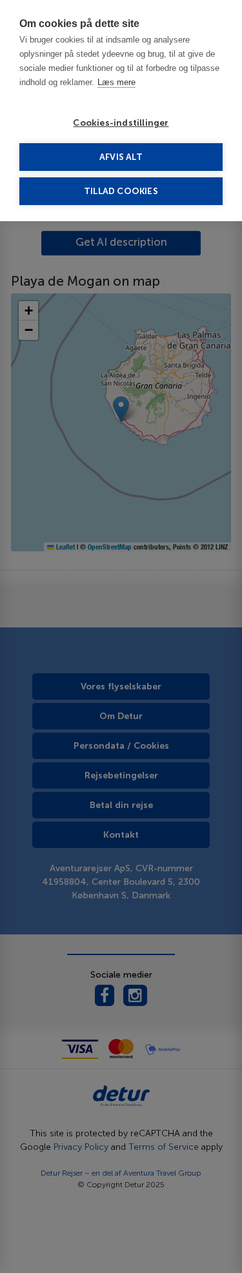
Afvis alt (121, 157)
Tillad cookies (121, 191)
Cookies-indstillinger (120, 122)
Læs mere (116, 82)
